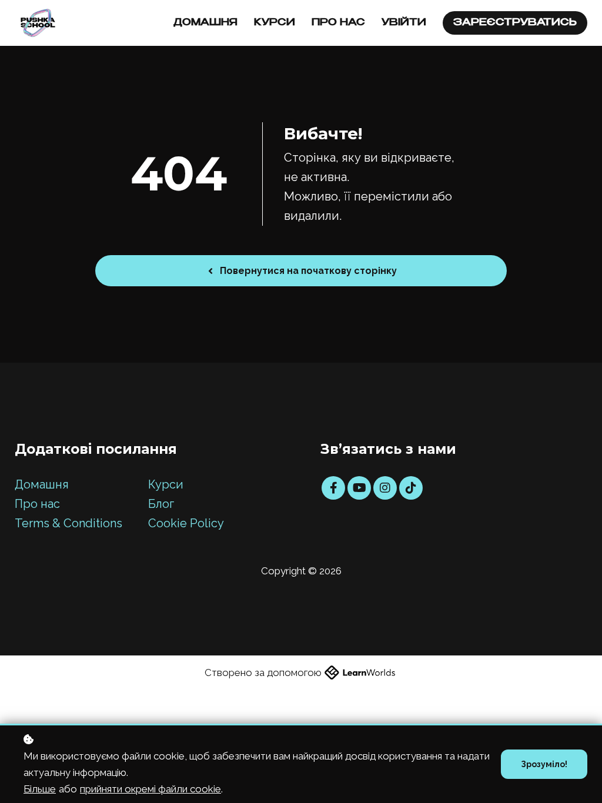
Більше (40, 789)
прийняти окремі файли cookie (150, 789)
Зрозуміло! (544, 764)
